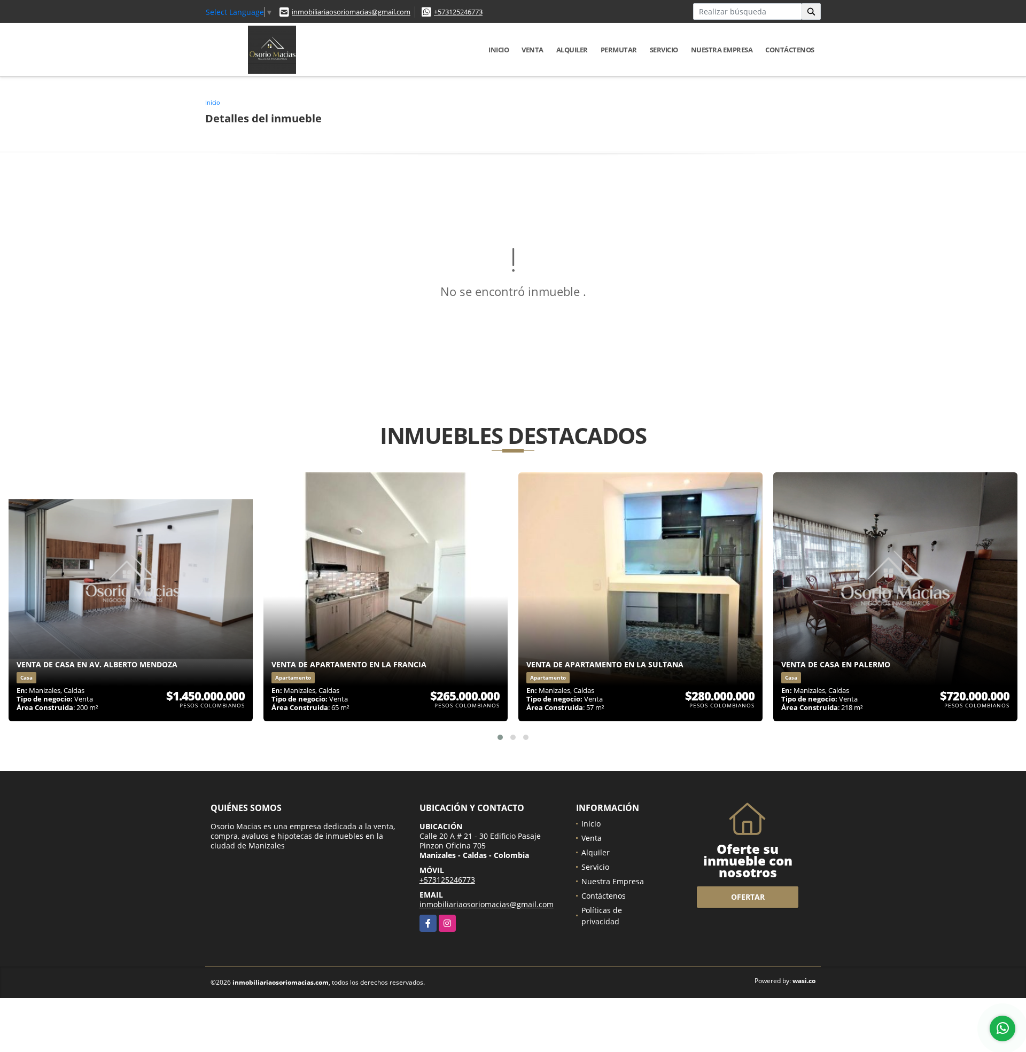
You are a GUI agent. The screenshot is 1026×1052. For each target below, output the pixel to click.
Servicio (664, 49)
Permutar (619, 49)
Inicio (498, 49)
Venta (532, 49)
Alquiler (572, 49)
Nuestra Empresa (722, 49)
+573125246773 (458, 12)
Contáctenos (789, 49)
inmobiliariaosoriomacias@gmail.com (351, 12)
